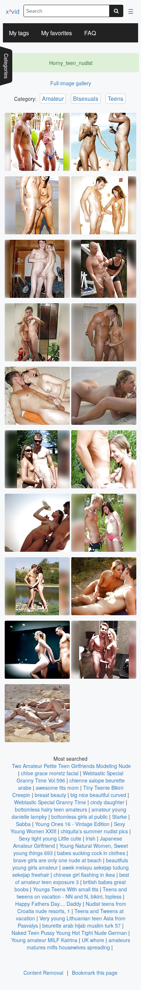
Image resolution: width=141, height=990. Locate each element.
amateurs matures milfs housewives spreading (78, 943)
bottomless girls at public (79, 816)
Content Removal (43, 972)
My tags (19, 33)
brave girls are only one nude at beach (57, 860)
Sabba (23, 823)
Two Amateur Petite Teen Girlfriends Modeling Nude (71, 765)
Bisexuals (85, 98)
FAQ (90, 33)
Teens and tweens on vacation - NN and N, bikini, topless (72, 893)
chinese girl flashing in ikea (84, 874)
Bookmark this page (95, 972)
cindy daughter (107, 802)
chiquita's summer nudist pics (94, 831)
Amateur (53, 98)
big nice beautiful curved (98, 794)
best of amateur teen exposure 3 (72, 878)
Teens (115, 98)
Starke (119, 816)
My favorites (56, 33)
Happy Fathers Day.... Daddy (48, 903)
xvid (12, 11)
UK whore (93, 940)
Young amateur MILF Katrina (44, 940)
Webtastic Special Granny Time (50, 802)
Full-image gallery (70, 83)
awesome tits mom (57, 787)
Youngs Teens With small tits (65, 889)
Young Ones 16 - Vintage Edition (72, 823)
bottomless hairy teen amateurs (51, 809)
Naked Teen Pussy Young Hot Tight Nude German (69, 932)
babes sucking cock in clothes (91, 853)
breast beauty (50, 794)
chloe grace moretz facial (49, 773)
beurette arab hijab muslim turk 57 (81, 925)
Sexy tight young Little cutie (50, 838)
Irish (90, 838)
